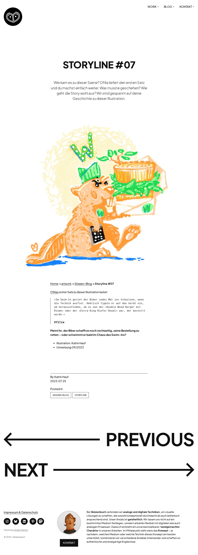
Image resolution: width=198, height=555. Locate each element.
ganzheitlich (135, 519)
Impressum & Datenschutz (21, 512)
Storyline (80, 395)
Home (54, 283)
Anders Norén (21, 530)
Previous (150, 439)
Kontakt (69, 542)
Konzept (163, 530)
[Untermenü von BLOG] (173, 6)
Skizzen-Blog (83, 283)
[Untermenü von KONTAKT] (193, 6)
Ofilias (54, 292)
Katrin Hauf (61, 377)
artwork (66, 283)
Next (25, 469)
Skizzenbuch (18, 536)
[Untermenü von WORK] (158, 6)
